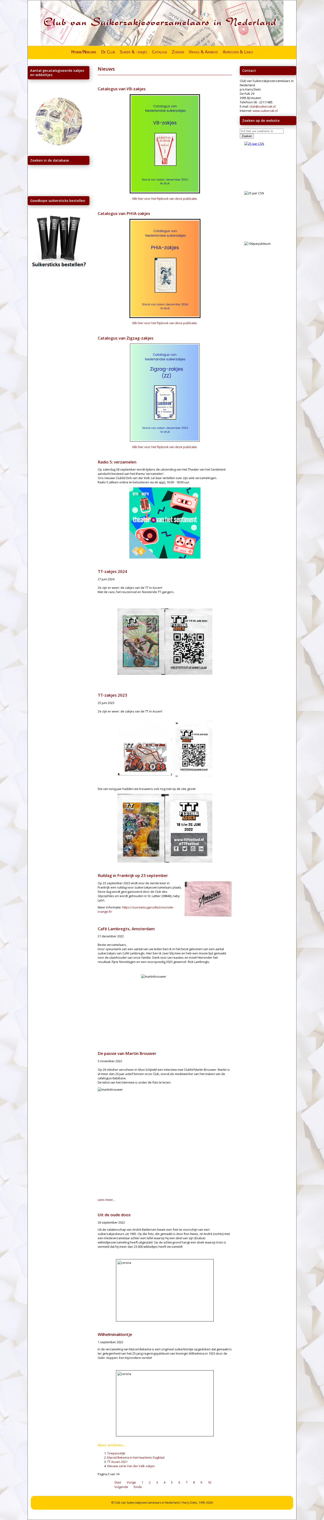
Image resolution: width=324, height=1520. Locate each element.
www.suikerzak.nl (265, 111)
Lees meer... (106, 1200)
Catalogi (159, 51)
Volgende (121, 1487)
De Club (108, 51)
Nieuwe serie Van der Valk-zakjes (131, 1466)
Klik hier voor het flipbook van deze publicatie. (165, 198)
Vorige (131, 1482)
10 (209, 1482)
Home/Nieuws (83, 51)
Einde (138, 1487)
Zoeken (178, 51)
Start (117, 1482)
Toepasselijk (116, 1453)
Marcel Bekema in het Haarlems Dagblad (135, 1457)
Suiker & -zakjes (133, 51)
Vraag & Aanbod (203, 51)
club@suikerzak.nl (263, 106)
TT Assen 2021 (117, 1462)
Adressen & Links (238, 51)
